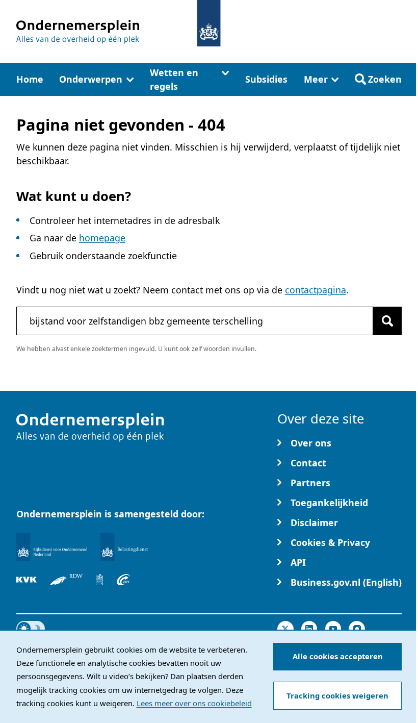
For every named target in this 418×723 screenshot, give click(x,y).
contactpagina (315, 290)
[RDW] (66, 579)
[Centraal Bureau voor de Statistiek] (99, 579)
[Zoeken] (387, 321)
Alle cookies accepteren (338, 656)
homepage (102, 238)
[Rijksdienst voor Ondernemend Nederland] (51, 547)
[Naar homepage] (208, 23)
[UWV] (123, 579)
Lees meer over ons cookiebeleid (194, 703)
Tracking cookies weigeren (337, 695)
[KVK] (26, 579)
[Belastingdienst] (124, 547)
